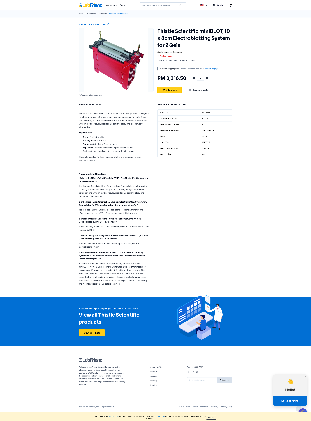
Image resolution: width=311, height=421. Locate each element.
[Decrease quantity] (194, 78)
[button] (181, 5)
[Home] (92, 5)
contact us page (211, 69)
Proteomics (102, 14)
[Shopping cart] (230, 5)
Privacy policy (226, 407)
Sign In (220, 5)
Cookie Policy (160, 416)
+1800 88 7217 (197, 367)
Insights (153, 385)
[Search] (181, 5)
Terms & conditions (200, 407)
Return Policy (184, 407)
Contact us (154, 372)
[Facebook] (188, 372)
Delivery (153, 381)
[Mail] (193, 372)
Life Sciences (90, 14)
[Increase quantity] (207, 78)
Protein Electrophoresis (118, 14)
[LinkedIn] (197, 372)
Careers (153, 376)
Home (81, 14)
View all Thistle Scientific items (92, 24)
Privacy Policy (114, 416)
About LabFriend (157, 367)
